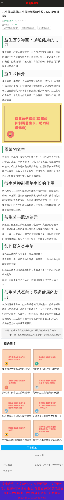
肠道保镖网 (8, 21)
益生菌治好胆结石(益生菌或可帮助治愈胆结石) (39, 335)
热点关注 (7, 471)
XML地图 (39, 455)
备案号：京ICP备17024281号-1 (49, 465)
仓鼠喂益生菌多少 (11, 28)
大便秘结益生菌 (28, 28)
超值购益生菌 (44, 28)
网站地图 (7, 465)
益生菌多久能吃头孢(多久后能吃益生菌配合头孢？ (34, 330)
